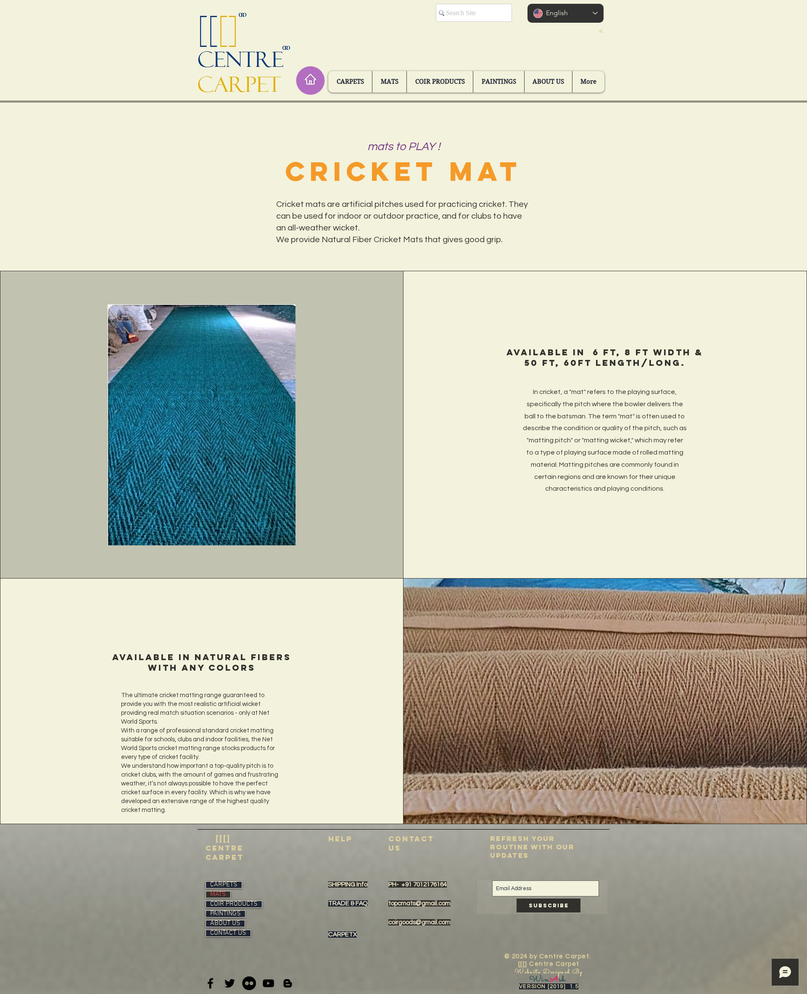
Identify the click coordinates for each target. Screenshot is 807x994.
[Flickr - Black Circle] (249, 983)
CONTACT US (228, 933)
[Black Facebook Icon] (210, 983)
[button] (350, 82)
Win (539, 979)
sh (562, 979)
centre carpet (225, 852)
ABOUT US (225, 923)
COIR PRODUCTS (234, 904)
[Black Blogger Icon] (288, 983)
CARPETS (223, 885)
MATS (218, 894)
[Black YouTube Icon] (268, 983)
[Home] (310, 80)
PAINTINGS (225, 914)
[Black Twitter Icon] (230, 983)
